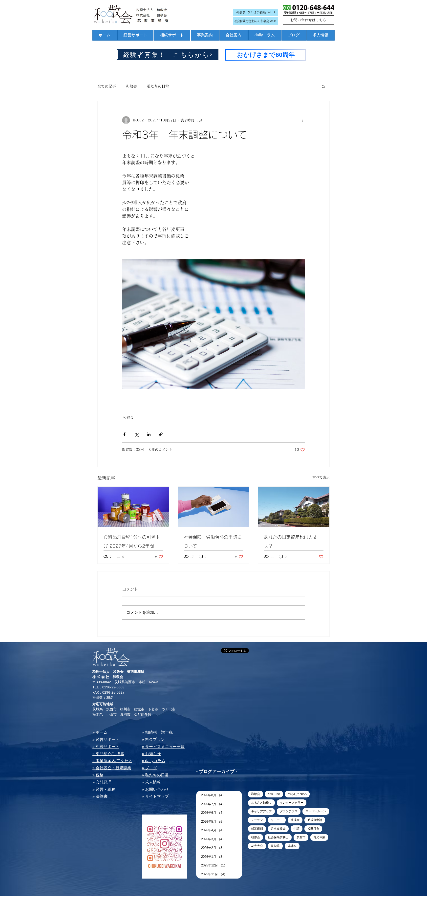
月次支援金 (278, 828)
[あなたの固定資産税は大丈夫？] (293, 507)
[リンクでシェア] (160, 434)
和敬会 (131, 86)
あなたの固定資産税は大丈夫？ (290, 541)
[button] (323, 86)
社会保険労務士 (278, 837)
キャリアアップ (261, 811)
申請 (296, 828)
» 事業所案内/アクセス (112, 761)
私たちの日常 (158, 86)
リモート (277, 820)
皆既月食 (313, 828)
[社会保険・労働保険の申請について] (213, 507)
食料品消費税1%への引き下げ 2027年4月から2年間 (132, 541)
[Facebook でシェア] (124, 434)
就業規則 (257, 828)
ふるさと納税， (261, 802)
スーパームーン (315, 811)
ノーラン (257, 820)
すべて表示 (321, 477)
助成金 (295, 820)
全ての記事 (106, 86)
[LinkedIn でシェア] (148, 434)
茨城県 (275, 846)
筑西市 (301, 837)
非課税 (292, 846)
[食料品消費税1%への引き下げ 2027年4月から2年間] (133, 507)
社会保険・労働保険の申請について (213, 541)
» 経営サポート (105, 739)
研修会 (255, 837)
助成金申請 (314, 820)
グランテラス (289, 811)
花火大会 (257, 846)
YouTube (274, 794)
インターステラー (291, 802)
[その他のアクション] (302, 120)
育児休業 (319, 837)
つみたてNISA (297, 794)
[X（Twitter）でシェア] (136, 434)
